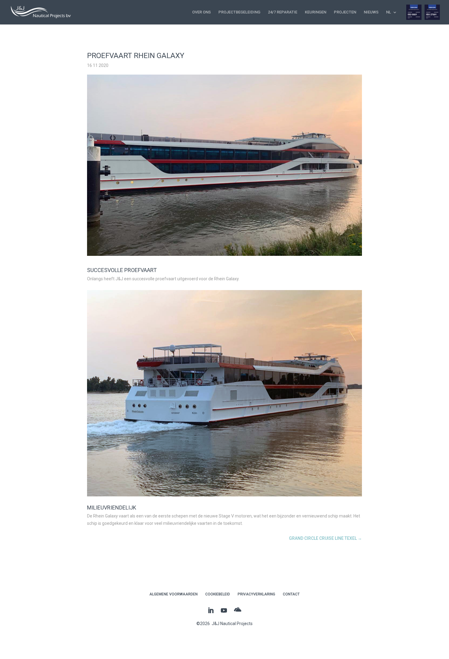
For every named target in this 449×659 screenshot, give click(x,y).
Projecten (345, 12)
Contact (291, 594)
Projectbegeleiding (239, 12)
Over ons (201, 12)
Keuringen (315, 12)
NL (388, 12)
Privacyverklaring (256, 594)
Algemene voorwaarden (173, 594)
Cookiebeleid (217, 594)
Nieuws (371, 12)
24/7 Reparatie (282, 12)
